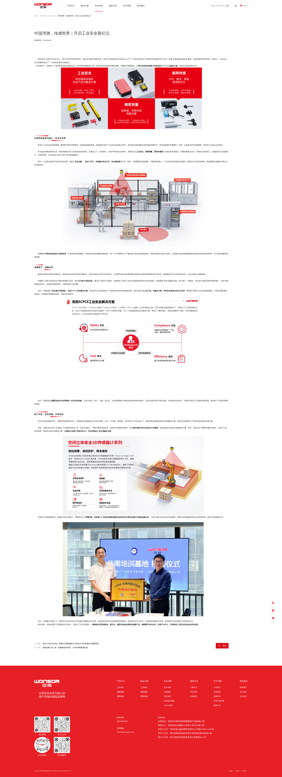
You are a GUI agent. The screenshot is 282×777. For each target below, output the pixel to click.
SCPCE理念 (168, 705)
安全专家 (99, 6)
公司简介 (217, 687)
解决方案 (85, 6)
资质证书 (217, 696)
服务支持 (113, 6)
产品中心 (71, 6)
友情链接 (244, 770)
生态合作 (243, 696)
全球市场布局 (219, 701)
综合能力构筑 (169, 701)
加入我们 (243, 692)
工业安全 (120, 687)
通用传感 (120, 696)
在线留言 (193, 696)
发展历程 (217, 692)
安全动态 (52, 16)
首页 (36, 16)
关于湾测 (127, 6)
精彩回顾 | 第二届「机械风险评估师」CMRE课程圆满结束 (65, 647)
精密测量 (120, 692)
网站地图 (231, 770)
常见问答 (193, 692)
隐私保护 (237, 770)
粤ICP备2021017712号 (67, 770)
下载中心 (193, 687)
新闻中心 (217, 705)
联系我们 (141, 6)
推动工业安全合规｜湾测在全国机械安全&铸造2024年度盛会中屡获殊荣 (71, 644)
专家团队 (167, 692)
